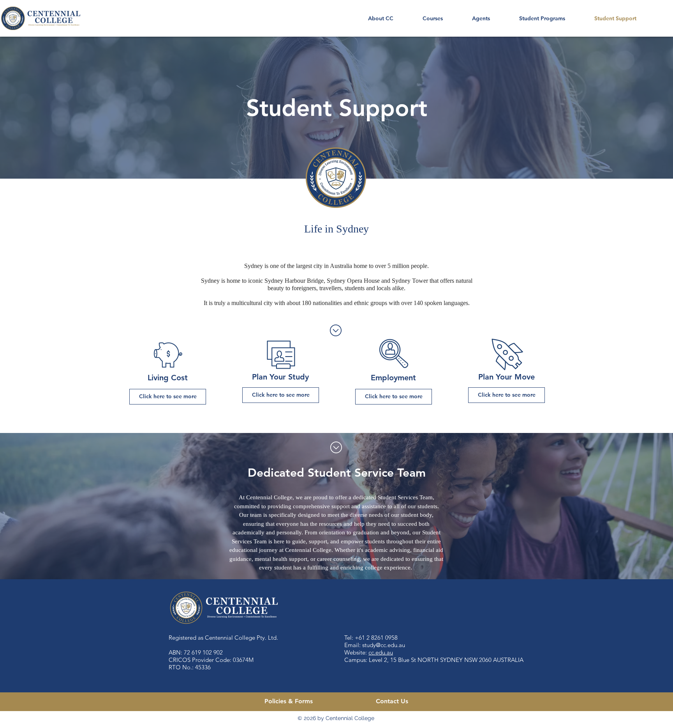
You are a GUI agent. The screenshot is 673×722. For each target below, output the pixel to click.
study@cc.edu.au (383, 645)
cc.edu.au (380, 652)
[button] (432, 18)
